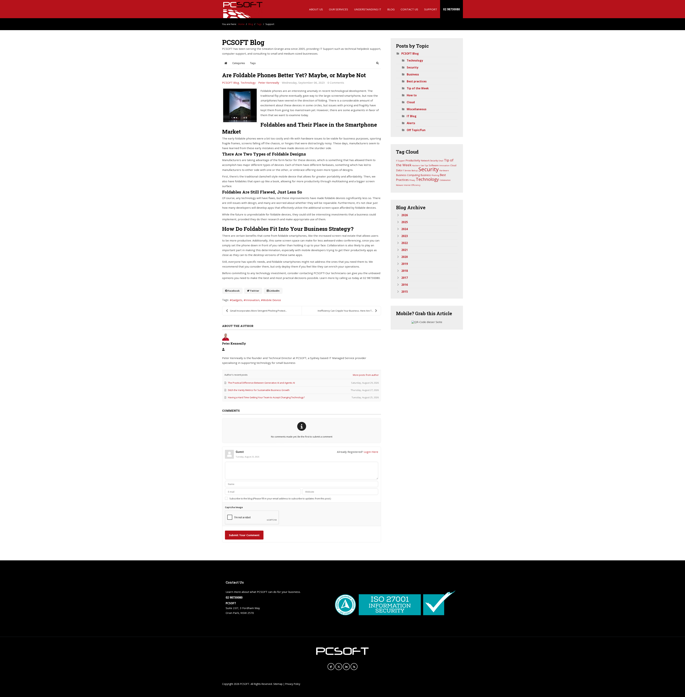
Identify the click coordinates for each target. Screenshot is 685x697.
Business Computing (408, 175)
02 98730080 (451, 9)
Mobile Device (272, 300)
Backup (415, 170)
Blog (391, 9)
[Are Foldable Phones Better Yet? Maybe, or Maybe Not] (240, 105)
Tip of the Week (418, 88)
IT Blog (411, 116)
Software (434, 165)
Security (412, 67)
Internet (407, 185)
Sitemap (278, 684)
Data (399, 170)
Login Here (371, 452)
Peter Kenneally (268, 82)
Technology (248, 82)
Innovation (252, 300)
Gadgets (237, 300)
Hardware (444, 170)
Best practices (417, 81)
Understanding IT (367, 9)
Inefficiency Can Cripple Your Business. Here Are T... (345, 310)
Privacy (412, 180)
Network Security (429, 160)
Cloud (411, 102)
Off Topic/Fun (416, 130)
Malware (399, 185)
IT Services (406, 170)
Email (441, 160)
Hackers (416, 165)
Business (413, 74)
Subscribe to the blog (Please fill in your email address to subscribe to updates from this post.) (280, 498)
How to (412, 95)
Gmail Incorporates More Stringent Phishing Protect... (258, 310)
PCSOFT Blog (230, 82)
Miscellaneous (416, 109)
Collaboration (445, 180)
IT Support (400, 160)
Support (430, 9)
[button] (377, 63)
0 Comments (336, 82)
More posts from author (366, 375)
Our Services (338, 9)
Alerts (411, 123)
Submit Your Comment (244, 535)
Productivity (412, 160)
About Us (316, 9)
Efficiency (415, 185)
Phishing (435, 175)
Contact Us (409, 9)
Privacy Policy (292, 684)
